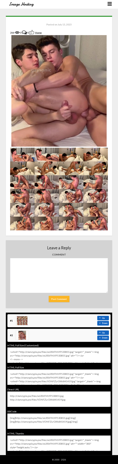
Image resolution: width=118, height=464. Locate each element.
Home (38, 32)
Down (105, 323)
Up (103, 318)
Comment (59, 254)
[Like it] (31, 32)
